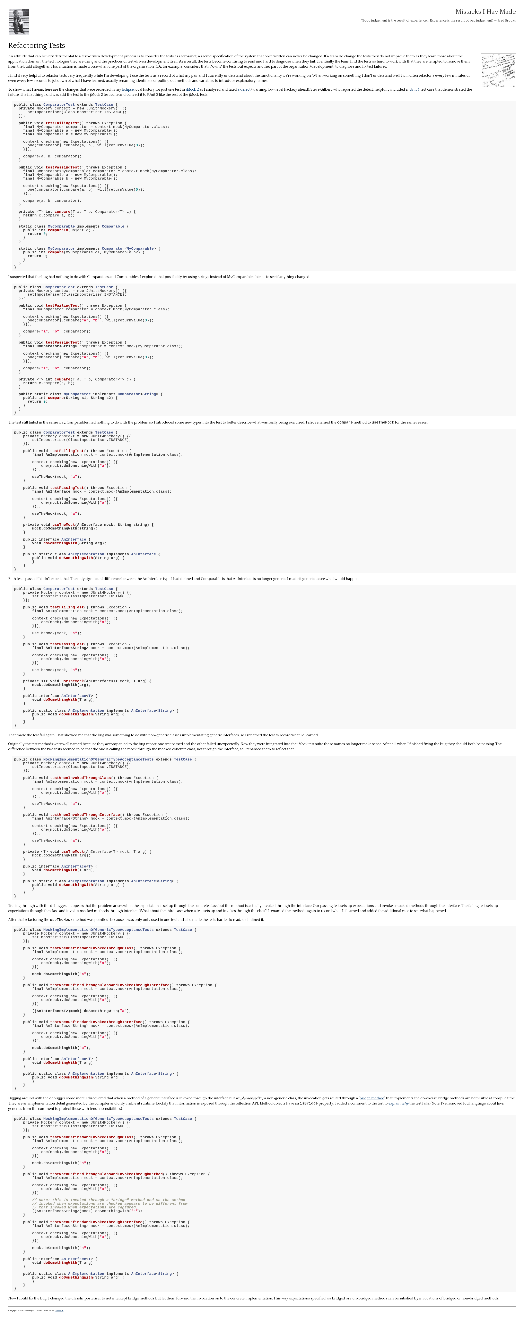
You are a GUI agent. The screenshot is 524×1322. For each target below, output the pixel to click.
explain (398, 1103)
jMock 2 (192, 90)
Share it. (59, 1310)
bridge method (372, 1098)
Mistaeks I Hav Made (486, 11)
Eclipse (128, 90)
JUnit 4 (414, 90)
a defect (244, 90)
